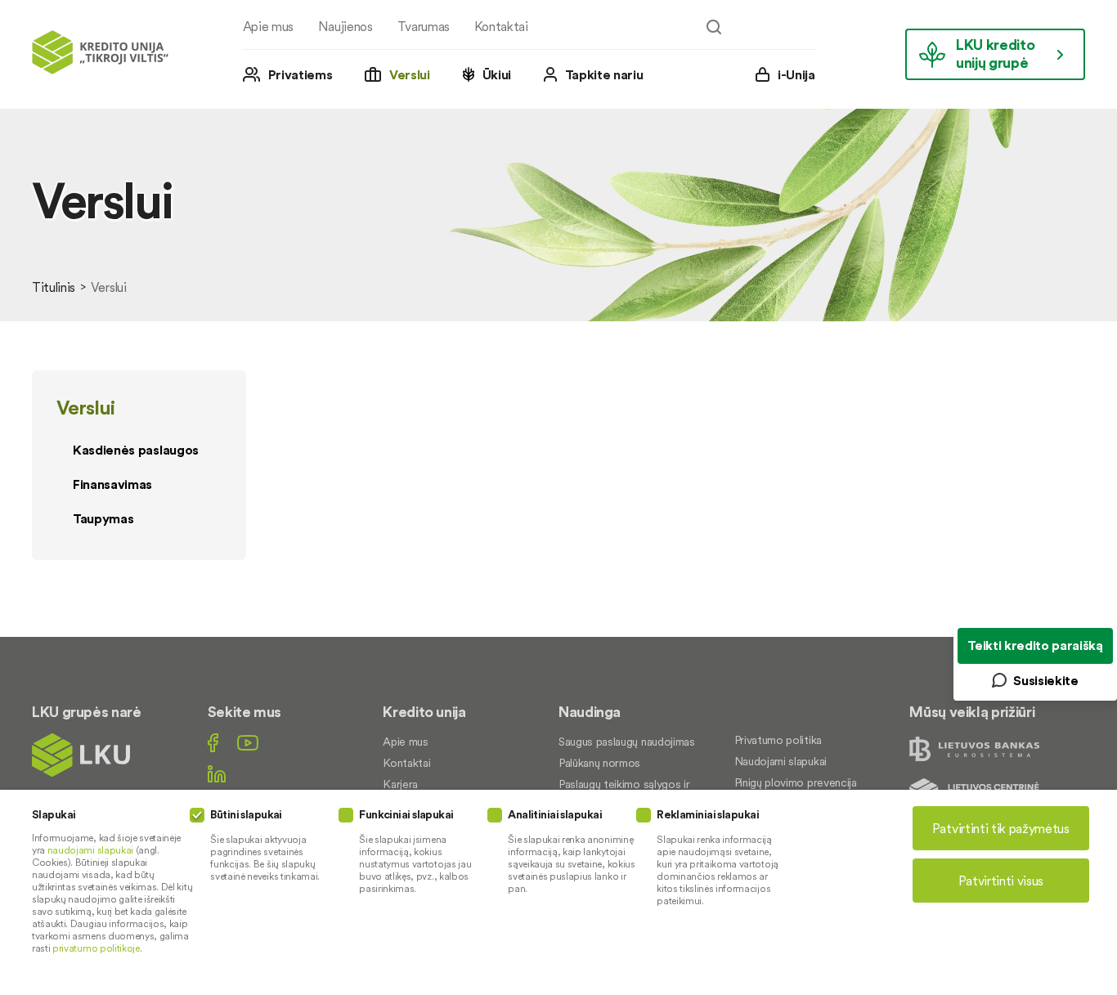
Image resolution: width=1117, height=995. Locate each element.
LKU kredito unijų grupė (995, 53)
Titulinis (53, 287)
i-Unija (796, 74)
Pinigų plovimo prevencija (795, 782)
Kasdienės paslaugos (136, 449)
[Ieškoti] (714, 27)
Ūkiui (496, 74)
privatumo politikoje (96, 948)
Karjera (400, 784)
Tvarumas (423, 26)
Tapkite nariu (604, 74)
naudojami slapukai (90, 850)
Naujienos (345, 26)
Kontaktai (501, 26)
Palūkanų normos (599, 762)
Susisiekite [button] (1045, 680)
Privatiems (300, 74)
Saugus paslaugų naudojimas (626, 741)
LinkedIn (217, 773)
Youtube (247, 742)
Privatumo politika (778, 740)
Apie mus (268, 26)
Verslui (409, 74)
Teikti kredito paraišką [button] (1035, 645)
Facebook (213, 742)
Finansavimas (112, 484)
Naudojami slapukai (780, 761)
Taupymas (103, 518)
